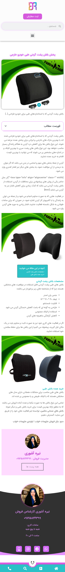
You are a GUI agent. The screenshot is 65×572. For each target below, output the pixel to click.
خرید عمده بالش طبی (37, 275)
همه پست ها (32, 467)
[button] (32, 35)
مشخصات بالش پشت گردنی (35, 272)
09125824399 (32, 518)
